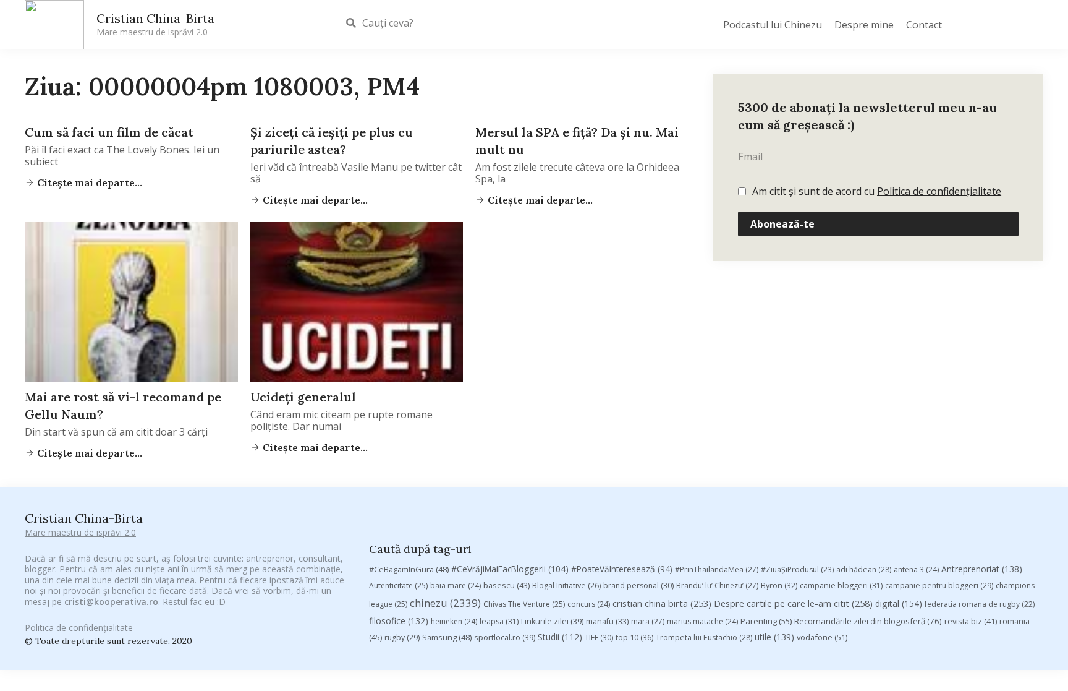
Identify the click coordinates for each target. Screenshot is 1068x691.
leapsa (499, 621)
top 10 (634, 637)
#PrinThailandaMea (716, 569)
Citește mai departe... (88, 182)
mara (647, 621)
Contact (924, 25)
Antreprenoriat (981, 569)
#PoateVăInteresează (621, 569)
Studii (560, 637)
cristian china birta (661, 603)
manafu (607, 621)
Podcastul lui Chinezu (772, 25)
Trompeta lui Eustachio (704, 637)
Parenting (766, 621)
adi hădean (863, 569)
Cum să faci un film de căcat (109, 132)
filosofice (398, 621)
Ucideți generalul (303, 397)
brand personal (638, 585)
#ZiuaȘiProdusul (797, 569)
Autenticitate (398, 585)
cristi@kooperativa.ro (111, 601)
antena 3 (916, 569)
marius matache (702, 621)
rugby (402, 637)
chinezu (445, 603)
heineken (454, 621)
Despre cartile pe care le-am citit (793, 603)
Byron (779, 585)
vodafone (822, 637)
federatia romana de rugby (980, 604)
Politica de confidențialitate (939, 191)
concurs (588, 604)
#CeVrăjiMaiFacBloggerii (510, 569)
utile (774, 637)
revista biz (970, 621)
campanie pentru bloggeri (939, 585)
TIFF (599, 637)
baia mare (455, 585)
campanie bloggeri (841, 585)
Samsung (447, 637)
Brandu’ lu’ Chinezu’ (717, 585)
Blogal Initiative (566, 585)
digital (898, 603)
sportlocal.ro (504, 637)
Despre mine (864, 25)
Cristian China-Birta (155, 24)
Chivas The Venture (524, 604)
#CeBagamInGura (409, 569)
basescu (506, 585)
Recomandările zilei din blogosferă (868, 621)
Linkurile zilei (552, 621)
